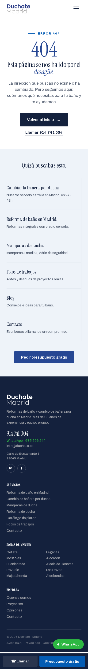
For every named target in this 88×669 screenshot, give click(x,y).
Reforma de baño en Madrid (28, 492)
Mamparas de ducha (22, 505)
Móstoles (14, 558)
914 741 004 (17, 434)
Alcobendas (55, 576)
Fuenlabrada (16, 564)
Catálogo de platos (21, 518)
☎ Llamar (20, 661)
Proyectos (15, 604)
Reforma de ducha (21, 511)
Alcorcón (53, 558)
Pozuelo (13, 570)
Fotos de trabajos (20, 524)
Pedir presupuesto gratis (44, 357)
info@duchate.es (20, 446)
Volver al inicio (44, 119)
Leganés (52, 552)
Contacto (14, 530)
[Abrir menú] (76, 8)
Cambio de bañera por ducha (28, 499)
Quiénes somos (19, 597)
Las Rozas (54, 570)
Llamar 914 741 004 (44, 132)
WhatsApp (70, 644)
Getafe (12, 552)
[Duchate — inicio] (18, 8)
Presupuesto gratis (62, 661)
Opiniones (14, 610)
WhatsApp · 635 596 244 (26, 440)
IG (10, 468)
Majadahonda (17, 576)
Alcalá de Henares (59, 564)
